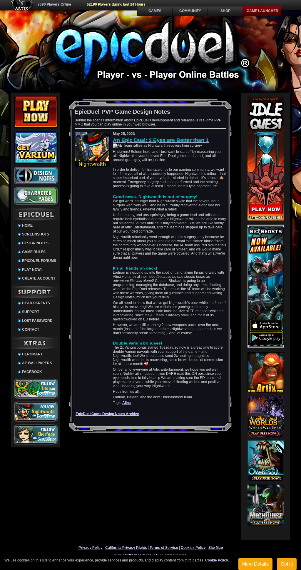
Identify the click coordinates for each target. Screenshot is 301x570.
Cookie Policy (216, 560)
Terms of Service (164, 548)
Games (154, 11)
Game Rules (34, 252)
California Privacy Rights (126, 548)
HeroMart (32, 354)
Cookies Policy (193, 548)
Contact (30, 329)
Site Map (215, 548)
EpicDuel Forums (39, 261)
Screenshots (35, 234)
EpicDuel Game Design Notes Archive (107, 414)
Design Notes (35, 243)
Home (27, 225)
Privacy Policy (90, 548)
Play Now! (32, 270)
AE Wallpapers (37, 363)
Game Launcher (262, 11)
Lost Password (37, 321)
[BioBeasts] (266, 347)
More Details (255, 563)
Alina (126, 403)
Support (30, 312)
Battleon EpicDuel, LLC (141, 554)
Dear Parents (36, 303)
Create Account (38, 278)
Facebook (32, 372)
